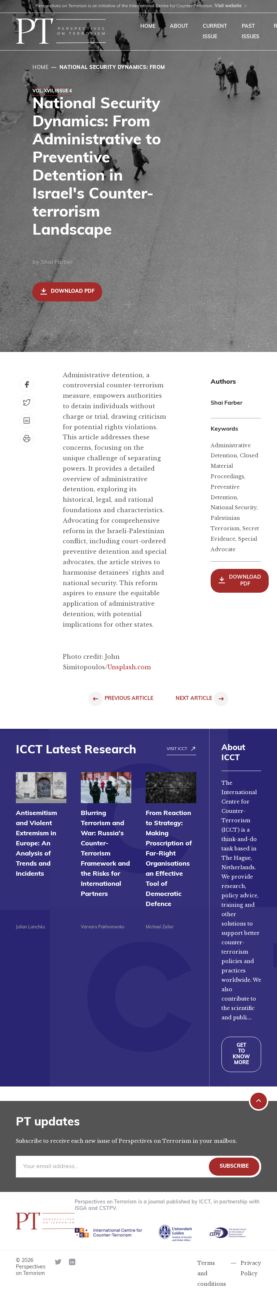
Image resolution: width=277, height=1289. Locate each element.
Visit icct (177, 749)
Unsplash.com (129, 667)
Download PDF (72, 291)
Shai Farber (56, 262)
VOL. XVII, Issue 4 (52, 91)
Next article (194, 698)
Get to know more (241, 1054)
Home (147, 26)
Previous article (129, 698)
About (179, 26)
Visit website (228, 6)
